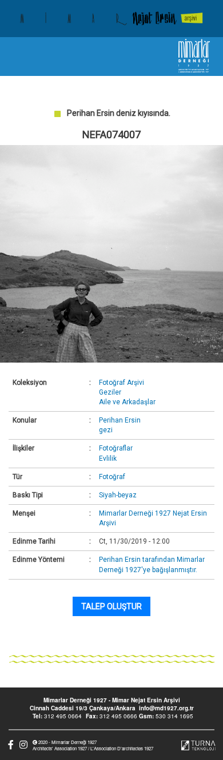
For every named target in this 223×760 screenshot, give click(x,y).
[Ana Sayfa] (111, 18)
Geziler (110, 392)
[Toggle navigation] (18, 56)
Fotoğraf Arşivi (121, 383)
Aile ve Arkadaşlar (127, 402)
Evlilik (108, 459)
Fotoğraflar (116, 448)
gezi (106, 430)
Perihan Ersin (120, 420)
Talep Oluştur (111, 606)
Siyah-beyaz (118, 495)
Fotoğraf (112, 477)
